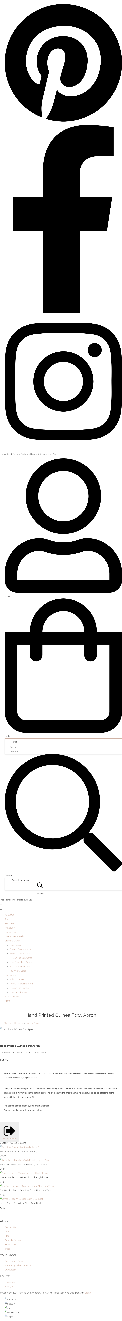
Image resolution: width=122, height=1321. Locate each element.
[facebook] (63, 312)
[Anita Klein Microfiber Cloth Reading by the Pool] (24, 1160)
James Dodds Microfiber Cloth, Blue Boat (20, 1203)
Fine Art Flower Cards (20, 949)
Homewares (11, 975)
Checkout (14, 751)
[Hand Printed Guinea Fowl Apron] (4, 1037)
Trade (7, 919)
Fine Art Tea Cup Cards (21, 958)
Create (88, 1293)
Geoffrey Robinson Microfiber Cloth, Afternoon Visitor (26, 1190)
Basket (13, 747)
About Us (9, 915)
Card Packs (15, 945)
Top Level (8, 1023)
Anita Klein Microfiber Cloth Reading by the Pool (23, 1164)
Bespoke (9, 923)
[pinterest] (63, 122)
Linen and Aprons (18, 992)
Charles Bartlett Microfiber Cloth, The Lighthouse (24, 1177)
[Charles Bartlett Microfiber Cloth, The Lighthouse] (25, 1173)
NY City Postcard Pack (21, 966)
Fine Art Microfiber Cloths (22, 983)
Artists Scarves (17, 979)
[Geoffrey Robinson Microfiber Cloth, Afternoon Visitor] (27, 1186)
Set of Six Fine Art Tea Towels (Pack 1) (18, 1151)
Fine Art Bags (11, 932)
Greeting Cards (12, 940)
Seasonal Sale (12, 996)
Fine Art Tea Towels (14, 936)
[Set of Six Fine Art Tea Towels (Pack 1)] (19, 1147)
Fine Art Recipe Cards (20, 953)
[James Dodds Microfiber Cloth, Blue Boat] (21, 1199)
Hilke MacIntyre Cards (21, 962)
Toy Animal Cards (18, 971)
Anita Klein (10, 928)
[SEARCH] (40, 885)
